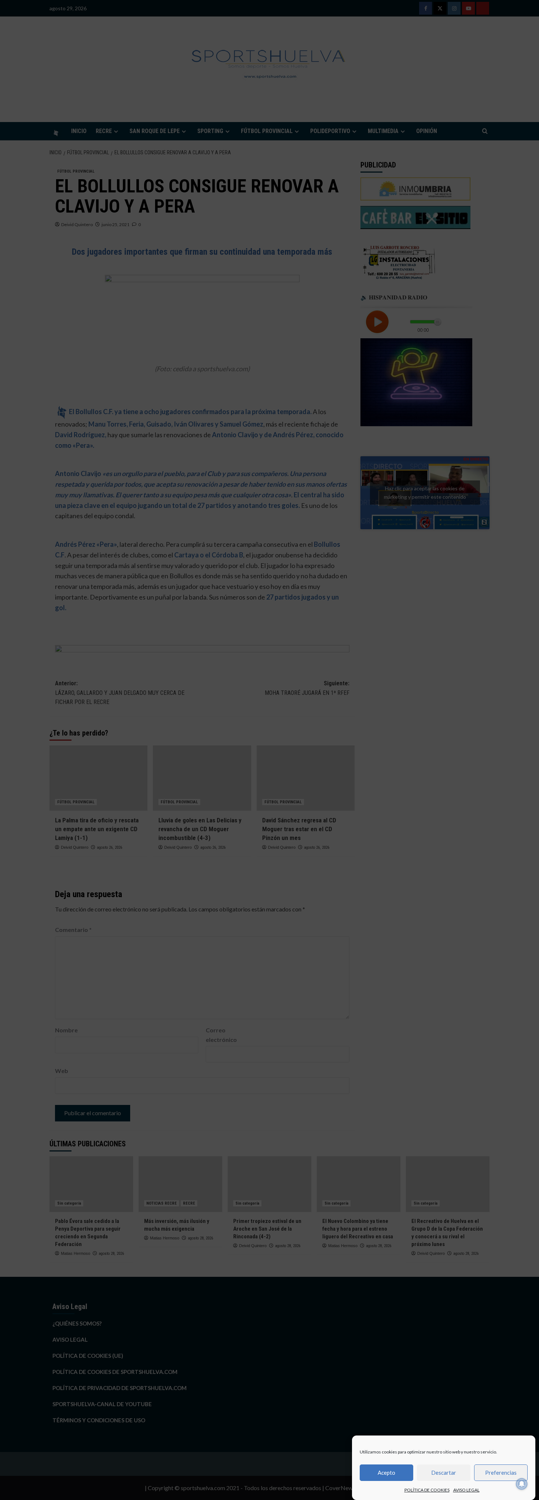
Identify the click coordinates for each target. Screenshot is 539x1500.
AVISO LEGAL (466, 1490)
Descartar (443, 1473)
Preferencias (501, 1473)
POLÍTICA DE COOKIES (427, 1490)
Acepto (386, 1473)
